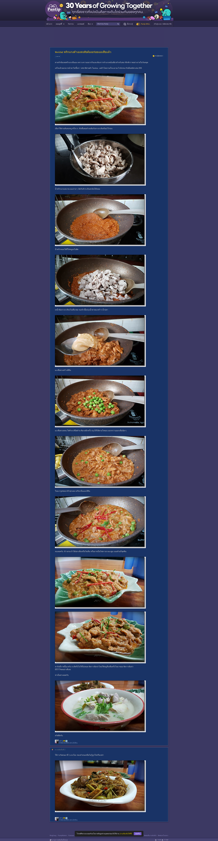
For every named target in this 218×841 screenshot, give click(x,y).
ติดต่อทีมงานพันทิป (150, 835)
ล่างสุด (166, 840)
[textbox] (108, 24)
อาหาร (58, 56)
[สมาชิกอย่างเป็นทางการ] (64, 741)
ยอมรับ (137, 834)
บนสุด (159, 840)
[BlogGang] (66, 741)
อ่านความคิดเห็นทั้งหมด (60, 840)
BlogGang (53, 835)
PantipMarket (62, 835)
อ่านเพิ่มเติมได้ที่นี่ (126, 834)
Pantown (71, 835)
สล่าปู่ (61, 741)
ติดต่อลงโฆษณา (163, 835)
